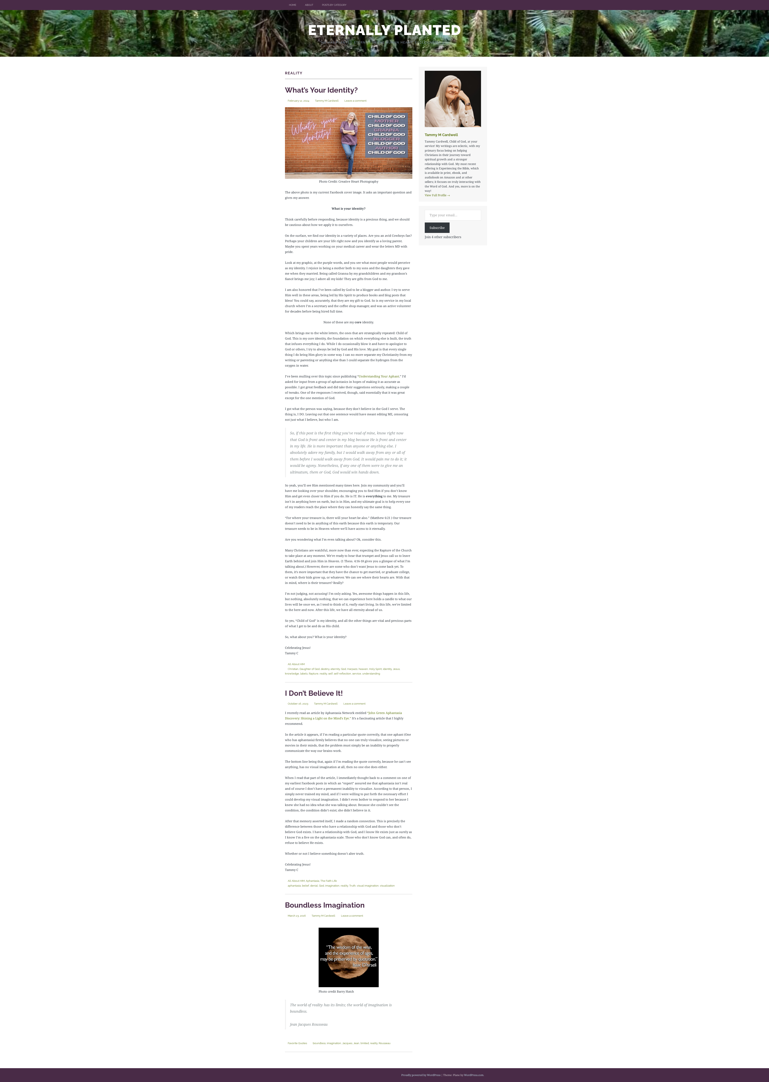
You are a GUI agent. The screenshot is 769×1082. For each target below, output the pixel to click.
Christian (293, 668)
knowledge (292, 673)
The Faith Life (328, 880)
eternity (335, 668)
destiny (325, 668)
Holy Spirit (375, 668)
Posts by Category (334, 5)
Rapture (313, 673)
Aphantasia (312, 880)
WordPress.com (473, 1075)
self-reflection (342, 673)
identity (387, 668)
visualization (387, 885)
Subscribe (437, 228)
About (309, 5)
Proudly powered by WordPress (421, 1075)
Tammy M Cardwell (327, 100)
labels (304, 673)
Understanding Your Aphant (379, 376)
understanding (371, 673)
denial (314, 885)
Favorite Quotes (297, 1043)
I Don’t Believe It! (314, 693)
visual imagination (368, 885)
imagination (332, 885)
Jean (356, 1043)
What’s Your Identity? (321, 90)
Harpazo (352, 668)
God (343, 668)
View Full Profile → (437, 195)
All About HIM (296, 664)
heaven (363, 668)
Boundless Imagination (325, 905)
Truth (352, 885)
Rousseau (385, 1043)
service (356, 673)
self (330, 673)
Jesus (396, 668)
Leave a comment (355, 100)
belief (305, 885)
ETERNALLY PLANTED (384, 30)
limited (364, 1043)
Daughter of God (310, 668)
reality (323, 673)
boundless (319, 1043)
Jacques (347, 1043)
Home (292, 5)
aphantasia (294, 885)
